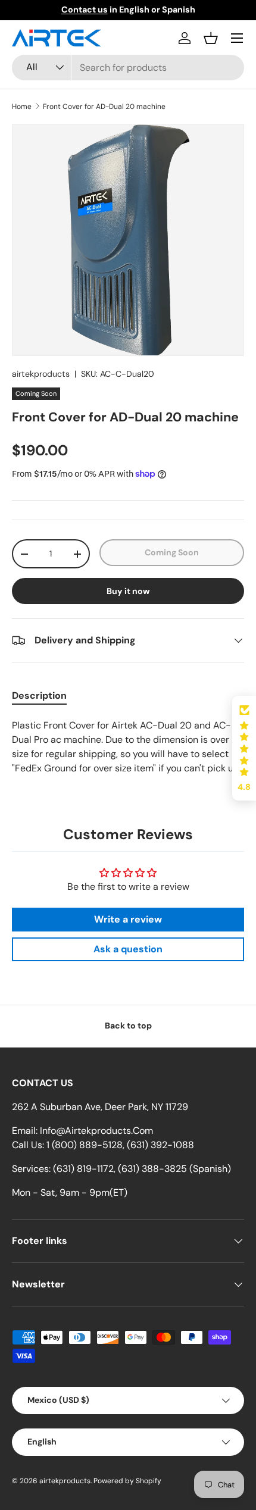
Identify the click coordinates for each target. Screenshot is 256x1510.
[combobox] (128, 67)
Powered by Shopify (127, 1481)
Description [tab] (39, 695)
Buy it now (128, 591)
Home (22, 106)
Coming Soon (172, 552)
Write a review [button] (128, 919)
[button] (211, 38)
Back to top (128, 1025)
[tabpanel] (128, 747)
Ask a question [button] (128, 949)
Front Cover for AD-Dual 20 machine (104, 106)
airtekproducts (41, 373)
